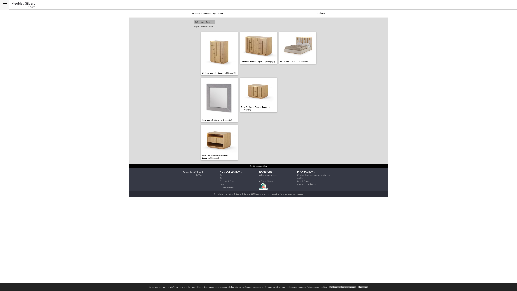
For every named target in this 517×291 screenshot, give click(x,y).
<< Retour (321, 13)
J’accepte (363, 287)
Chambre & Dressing (228, 181)
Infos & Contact (303, 181)
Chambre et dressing (201, 14)
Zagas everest (217, 14)
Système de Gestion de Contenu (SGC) (245, 194)
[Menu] (4, 5)
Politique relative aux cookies (342, 287)
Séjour (222, 178)
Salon (222, 175)
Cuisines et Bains (227, 187)
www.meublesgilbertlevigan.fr (309, 184)
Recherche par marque (267, 175)
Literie (222, 184)
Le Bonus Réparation (266, 181)
